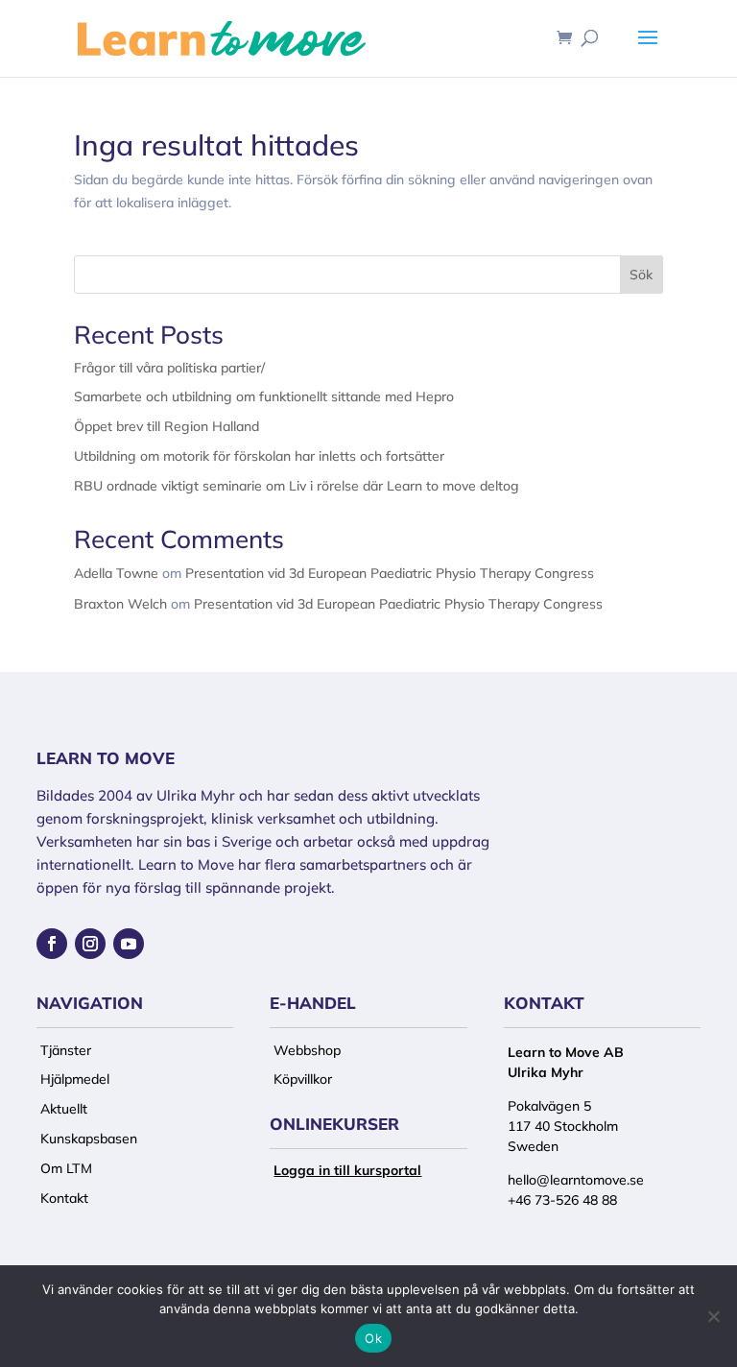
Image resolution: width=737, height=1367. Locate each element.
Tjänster (65, 1050)
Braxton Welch (120, 603)
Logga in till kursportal (347, 1170)
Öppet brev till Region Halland (166, 426)
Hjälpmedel (74, 1079)
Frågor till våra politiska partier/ (169, 367)
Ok (373, 1338)
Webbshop (307, 1050)
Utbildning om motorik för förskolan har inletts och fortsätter (259, 456)
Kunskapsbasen (88, 1138)
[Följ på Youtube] (128, 943)
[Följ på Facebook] (51, 943)
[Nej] (713, 1316)
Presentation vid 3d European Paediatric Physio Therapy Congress (389, 573)
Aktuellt (63, 1108)
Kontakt (64, 1198)
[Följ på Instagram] (90, 943)
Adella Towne (116, 573)
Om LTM (66, 1168)
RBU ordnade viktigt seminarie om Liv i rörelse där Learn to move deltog (296, 485)
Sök (641, 274)
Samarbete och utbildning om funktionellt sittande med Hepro (264, 396)
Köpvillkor (302, 1079)
